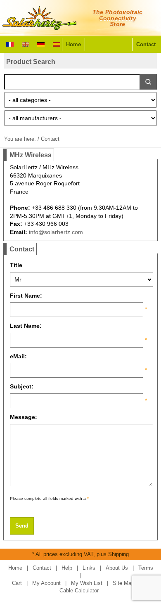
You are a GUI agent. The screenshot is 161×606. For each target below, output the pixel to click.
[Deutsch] (41, 43)
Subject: (23, 386)
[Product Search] (148, 82)
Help (67, 568)
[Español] (56, 43)
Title (18, 265)
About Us (117, 568)
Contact (146, 44)
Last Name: (27, 325)
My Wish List (86, 583)
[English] (25, 43)
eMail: (20, 356)
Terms (145, 568)
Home (73, 44)
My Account (46, 583)
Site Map (123, 583)
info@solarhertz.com (56, 232)
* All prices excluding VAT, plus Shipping (80, 554)
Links (89, 568)
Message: (25, 417)
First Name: (27, 295)
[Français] (10, 43)
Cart (17, 583)
